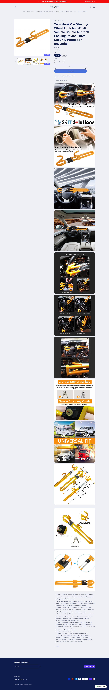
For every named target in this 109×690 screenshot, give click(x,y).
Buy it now (70, 71)
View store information (61, 80)
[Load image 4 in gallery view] (43, 61)
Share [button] (57, 646)
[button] (15, 7)
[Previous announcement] (38, 1)
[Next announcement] (70, 1)
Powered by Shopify (28, 684)
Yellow (57, 55)
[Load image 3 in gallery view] (35, 61)
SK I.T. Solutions (20, 684)
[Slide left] (15, 61)
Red (64, 55)
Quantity (56, 58)
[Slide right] (48, 61)
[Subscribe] (38, 666)
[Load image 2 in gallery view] (28, 61)
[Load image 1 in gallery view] (20, 61)
